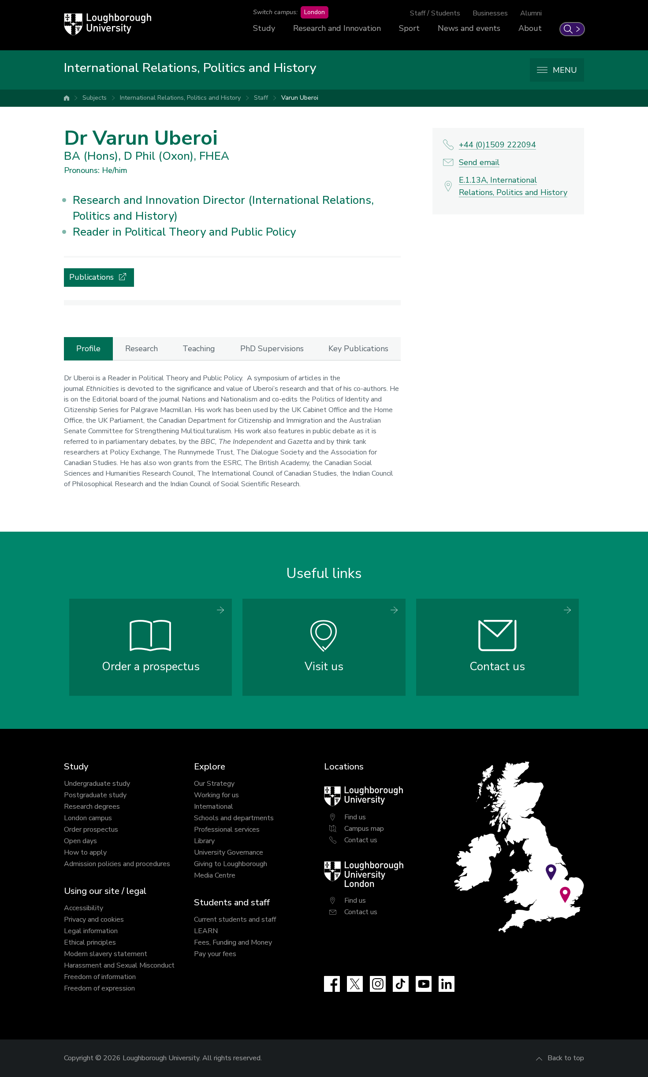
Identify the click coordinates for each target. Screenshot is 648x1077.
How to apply (85, 852)
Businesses (490, 13)
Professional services (227, 829)
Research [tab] (141, 348)
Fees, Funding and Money (233, 942)
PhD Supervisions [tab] (272, 348)
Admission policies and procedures (117, 864)
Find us (355, 817)
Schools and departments (234, 818)
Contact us (360, 840)
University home (66, 98)
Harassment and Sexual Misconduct (119, 965)
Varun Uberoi (299, 98)
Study (264, 28)
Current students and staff (235, 919)
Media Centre (214, 875)
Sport (409, 28)
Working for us (216, 795)
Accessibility (83, 908)
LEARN (206, 931)
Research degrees (92, 806)
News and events (469, 28)
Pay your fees (215, 954)
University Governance (228, 852)
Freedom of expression (99, 988)
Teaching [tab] (198, 348)
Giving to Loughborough (230, 864)
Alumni (531, 13)
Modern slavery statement (105, 954)
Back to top (565, 1058)
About (530, 28)
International (213, 806)
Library (204, 841)
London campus (88, 818)
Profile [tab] (88, 348)
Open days (80, 841)
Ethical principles (90, 942)
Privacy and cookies (94, 919)
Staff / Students (435, 13)
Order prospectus (91, 829)
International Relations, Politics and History (180, 98)
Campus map (364, 828)
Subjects (94, 98)
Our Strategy (214, 783)
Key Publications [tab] (358, 348)
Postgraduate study (95, 795)
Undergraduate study (97, 783)
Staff (261, 98)
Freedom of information (100, 977)
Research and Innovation (337, 28)
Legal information (91, 931)
